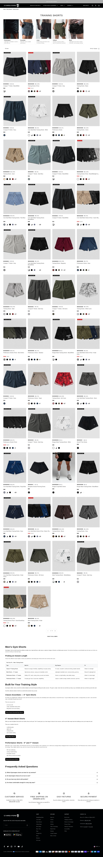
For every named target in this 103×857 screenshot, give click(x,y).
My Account (66, 817)
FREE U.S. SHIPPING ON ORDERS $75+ (51, 1)
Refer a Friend (53, 835)
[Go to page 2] (55, 630)
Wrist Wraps (38, 826)
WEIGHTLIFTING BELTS (35, 5)
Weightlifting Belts (40, 817)
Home (4, 9)
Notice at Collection (25, 851)
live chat (91, 826)
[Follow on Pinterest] (15, 846)
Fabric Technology (54, 826)
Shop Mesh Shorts (10, 736)
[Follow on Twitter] (8, 846)
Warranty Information (68, 826)
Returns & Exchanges (68, 821)
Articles (51, 821)
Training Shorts (16, 9)
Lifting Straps (39, 824)
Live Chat (18, 801)
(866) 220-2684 (89, 823)
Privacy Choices (18, 851)
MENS (61, 5)
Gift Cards (38, 840)
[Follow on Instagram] (11, 846)
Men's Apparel (9, 9)
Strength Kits (39, 833)
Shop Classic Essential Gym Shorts (14, 712)
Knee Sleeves (39, 821)
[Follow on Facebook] (4, 846)
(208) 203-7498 (12, 801)
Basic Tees (38, 828)
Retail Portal (52, 828)
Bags (37, 831)
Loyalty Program (53, 833)
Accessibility (67, 828)
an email (85, 826)
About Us (52, 817)
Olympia (52, 831)
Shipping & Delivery (68, 819)
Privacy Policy (67, 824)
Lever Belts (38, 819)
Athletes (52, 824)
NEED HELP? (86, 5)
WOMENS (69, 5)
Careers (51, 819)
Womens (38, 838)
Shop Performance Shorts (12, 759)
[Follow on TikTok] (22, 846)
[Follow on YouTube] (19, 846)
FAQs (65, 831)
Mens (37, 835)
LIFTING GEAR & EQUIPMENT (49, 5)
